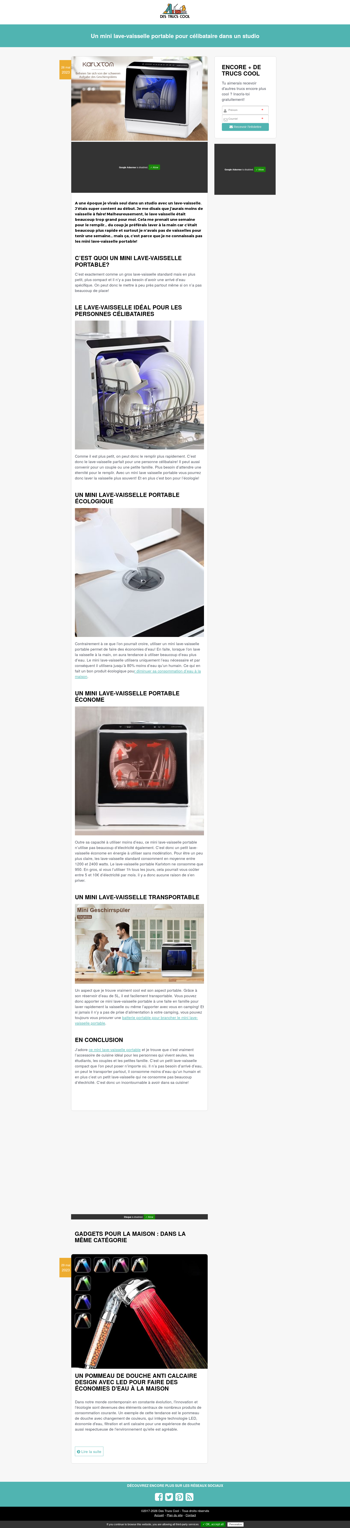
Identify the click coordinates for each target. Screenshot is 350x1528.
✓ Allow (154, 167)
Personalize (235, 1524)
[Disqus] (139, 1165)
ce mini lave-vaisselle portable (115, 1049)
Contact (191, 1515)
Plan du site (175, 1515)
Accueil (159, 1515)
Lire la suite (90, 1451)
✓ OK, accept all (213, 1524)
